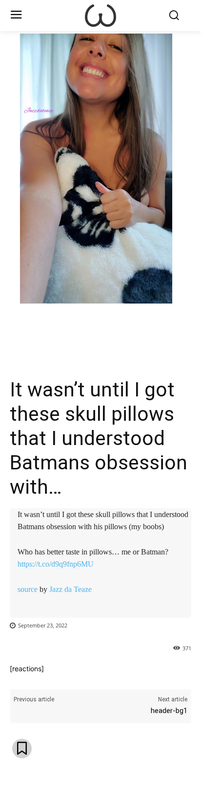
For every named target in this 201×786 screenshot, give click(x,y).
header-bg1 (169, 710)
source (28, 589)
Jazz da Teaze (70, 589)
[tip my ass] (100, 15)
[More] (132, 329)
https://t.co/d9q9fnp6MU (56, 564)
